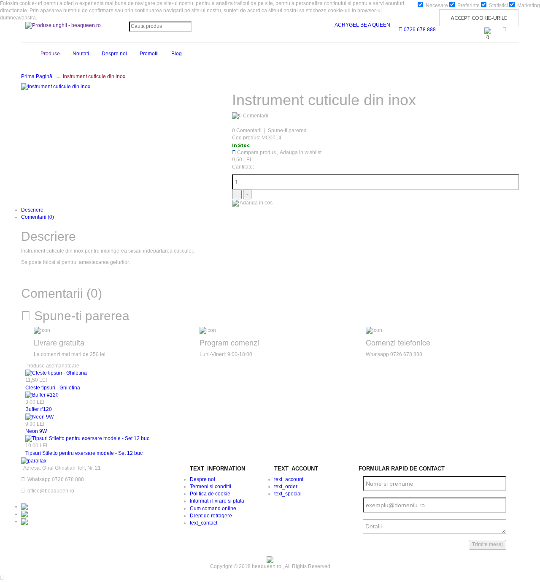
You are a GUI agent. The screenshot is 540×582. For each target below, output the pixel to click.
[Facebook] (24, 506)
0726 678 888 (419, 30)
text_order (285, 487)
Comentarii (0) (37, 217)
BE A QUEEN (375, 25)
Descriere (32, 210)
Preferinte (468, 5)
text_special (288, 494)
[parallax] (33, 461)
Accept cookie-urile (479, 18)
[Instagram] (24, 514)
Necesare (436, 5)
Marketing (528, 5)
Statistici (498, 5)
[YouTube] (24, 521)
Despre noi (202, 479)
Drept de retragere (211, 516)
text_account (288, 479)
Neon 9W (36, 431)
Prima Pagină (36, 76)
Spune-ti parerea (287, 130)
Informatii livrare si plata (217, 501)
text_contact (203, 523)
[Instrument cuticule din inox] (55, 87)
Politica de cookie (210, 494)
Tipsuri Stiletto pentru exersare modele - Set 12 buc (84, 453)
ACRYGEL (347, 25)
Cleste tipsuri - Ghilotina (52, 388)
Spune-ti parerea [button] (80, 316)
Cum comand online (213, 508)
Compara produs (256, 152)
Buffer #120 (38, 409)
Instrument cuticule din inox (94, 76)
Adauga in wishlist (300, 152)
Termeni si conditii (210, 487)
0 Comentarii (247, 130)
